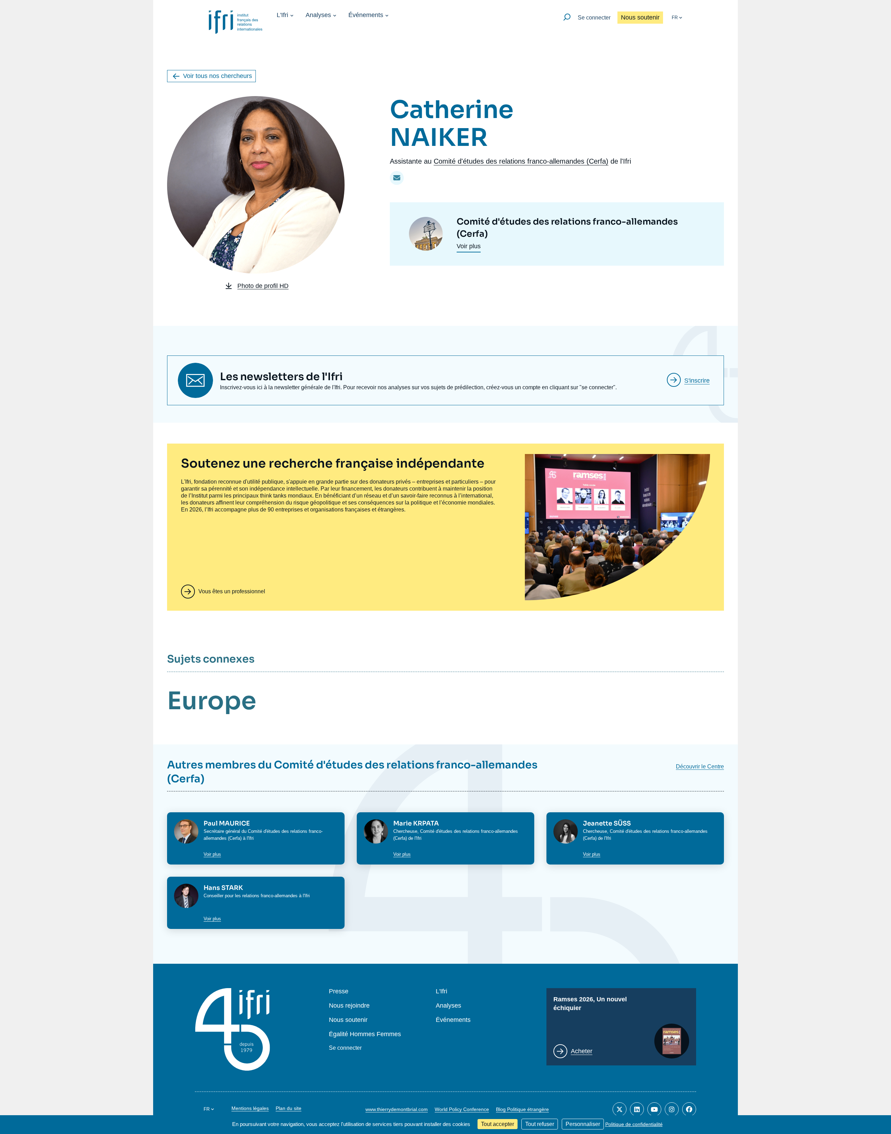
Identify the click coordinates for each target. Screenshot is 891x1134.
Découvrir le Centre (700, 766)
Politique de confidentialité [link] (634, 1124)
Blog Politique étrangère (522, 1109)
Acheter (581, 1051)
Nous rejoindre (349, 1005)
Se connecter (594, 18)
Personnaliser (583, 1124)
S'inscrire (697, 380)
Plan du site (288, 1108)
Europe (211, 701)
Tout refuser (539, 1124)
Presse (338, 991)
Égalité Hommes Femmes (365, 1034)
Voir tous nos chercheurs (217, 75)
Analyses (318, 14)
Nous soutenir (640, 17)
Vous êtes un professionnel (231, 591)
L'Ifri (282, 14)
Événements (365, 14)
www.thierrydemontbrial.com (396, 1109)
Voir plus (469, 246)
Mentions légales (250, 1108)
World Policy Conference (462, 1109)
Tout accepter (497, 1124)
